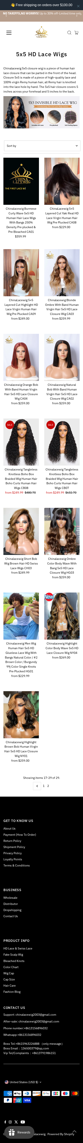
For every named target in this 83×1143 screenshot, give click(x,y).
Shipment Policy (14, 847)
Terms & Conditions (16, 865)
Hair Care (9, 985)
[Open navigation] (12, 32)
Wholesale (10, 898)
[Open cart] (76, 33)
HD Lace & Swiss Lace (17, 948)
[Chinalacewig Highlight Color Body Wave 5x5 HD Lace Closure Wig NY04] (62, 616)
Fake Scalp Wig (13, 954)
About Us (9, 828)
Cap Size (9, 979)
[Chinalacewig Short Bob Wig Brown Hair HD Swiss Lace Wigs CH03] (21, 531)
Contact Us (10, 916)
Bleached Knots (13, 961)
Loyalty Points (12, 859)
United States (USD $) (24, 1082)
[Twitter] (16, 1122)
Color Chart (11, 967)
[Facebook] (5, 1122)
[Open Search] (69, 33)
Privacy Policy (12, 853)
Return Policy (12, 841)
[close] (78, 6)
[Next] (76, 16)
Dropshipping (12, 910)
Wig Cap (8, 973)
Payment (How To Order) (19, 835)
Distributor (10, 904)
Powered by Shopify (60, 1134)
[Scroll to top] (74, 1131)
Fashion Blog (11, 992)
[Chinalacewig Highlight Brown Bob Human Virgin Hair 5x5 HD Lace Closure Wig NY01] (21, 714)
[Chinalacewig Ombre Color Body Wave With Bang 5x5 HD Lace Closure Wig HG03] (62, 531)
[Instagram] (10, 1122)
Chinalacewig (36, 1134)
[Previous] (6, 16)
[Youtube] (23, 1122)
